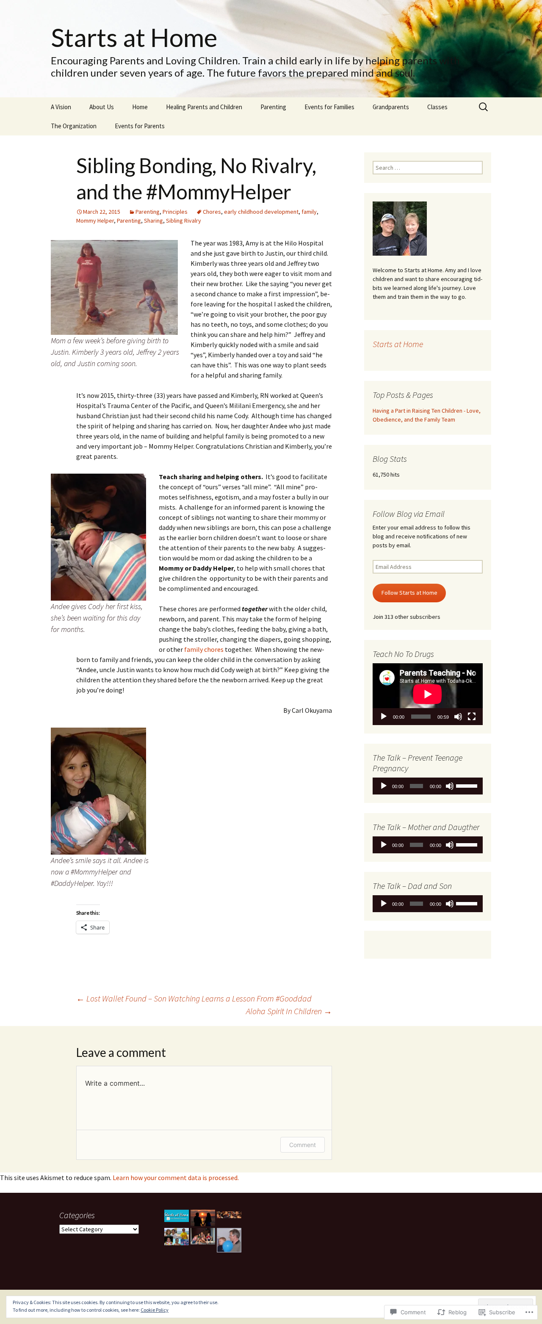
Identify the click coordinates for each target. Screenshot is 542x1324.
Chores (212, 211)
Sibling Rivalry (183, 220)
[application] (428, 694)
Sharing (153, 220)
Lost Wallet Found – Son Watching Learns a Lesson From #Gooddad (194, 998)
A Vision (61, 107)
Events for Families (329, 107)
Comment (302, 1144)
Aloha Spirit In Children (289, 1011)
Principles (175, 211)
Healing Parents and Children (204, 107)
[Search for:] (484, 107)
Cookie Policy (155, 1310)
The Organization (74, 126)
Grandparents (391, 107)
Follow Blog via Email (409, 513)
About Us (101, 107)
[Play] (383, 716)
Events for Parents (140, 126)
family (309, 211)
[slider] (467, 785)
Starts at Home (398, 344)
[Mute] (458, 716)
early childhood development (261, 211)
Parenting (273, 107)
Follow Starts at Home (409, 592)
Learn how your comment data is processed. (176, 1177)
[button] (176, 1216)
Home (140, 107)
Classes (437, 107)
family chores (204, 649)
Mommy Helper (95, 220)
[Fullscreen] (471, 716)
